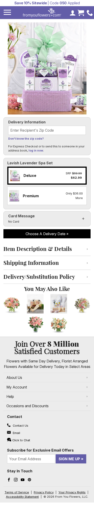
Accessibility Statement (22, 496)
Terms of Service (17, 492)
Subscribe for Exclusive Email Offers (40, 450)
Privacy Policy (44, 492)
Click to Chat (21, 440)
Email (16, 433)
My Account (16, 387)
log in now (36, 150)
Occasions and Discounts (27, 406)
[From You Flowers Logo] (42, 12)
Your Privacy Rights (72, 492)
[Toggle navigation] (7, 12)
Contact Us (20, 425)
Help (10, 396)
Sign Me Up (69, 459)
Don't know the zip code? (26, 138)
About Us (14, 377)
